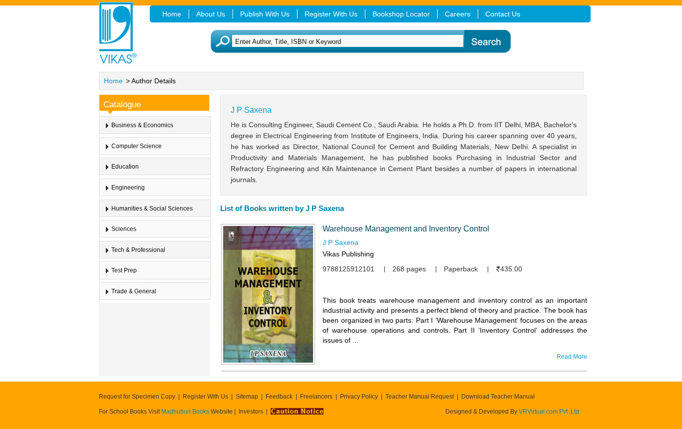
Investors (251, 411)
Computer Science (136, 146)
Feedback (279, 396)
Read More (572, 356)
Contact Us (502, 14)
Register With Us (205, 396)
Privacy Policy (359, 396)
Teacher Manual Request (419, 396)
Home (113, 81)
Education (125, 166)
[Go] (487, 41)
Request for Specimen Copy (137, 396)
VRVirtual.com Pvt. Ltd (549, 411)
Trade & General (133, 291)
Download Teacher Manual (498, 396)
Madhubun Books (186, 411)
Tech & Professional (138, 249)
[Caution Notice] (297, 411)
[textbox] (356, 41)
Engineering (128, 187)
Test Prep (124, 270)
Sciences (123, 228)
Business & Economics (142, 125)
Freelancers (316, 396)
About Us (210, 14)
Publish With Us (265, 14)
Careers (457, 14)
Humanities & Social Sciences (152, 208)
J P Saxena (340, 242)
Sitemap (247, 396)
